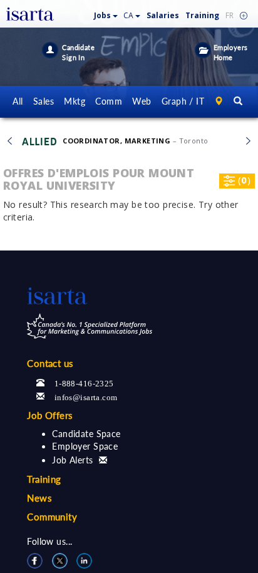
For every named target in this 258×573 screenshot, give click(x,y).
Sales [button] (43, 101)
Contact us (50, 363)
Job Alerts (72, 460)
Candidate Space (86, 433)
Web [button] (141, 101)
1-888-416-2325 (84, 382)
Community (52, 516)
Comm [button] (108, 101)
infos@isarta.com (86, 396)
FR (229, 15)
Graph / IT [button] (183, 101)
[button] (106, 13)
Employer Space (85, 446)
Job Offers (50, 415)
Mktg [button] (74, 101)
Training (202, 15)
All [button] (18, 101)
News (39, 497)
